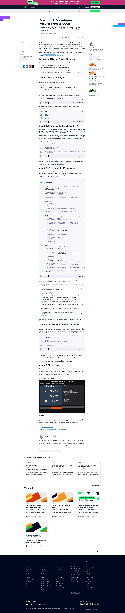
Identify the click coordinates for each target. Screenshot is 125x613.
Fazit (21, 61)
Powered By (76, 102)
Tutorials (48, 17)
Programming (29, 585)
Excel (87, 571)
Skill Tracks (43, 563)
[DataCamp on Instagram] (44, 605)
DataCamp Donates (75, 574)
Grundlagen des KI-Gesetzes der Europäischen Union (87, 465)
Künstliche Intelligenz (55, 17)
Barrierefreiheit (65, 608)
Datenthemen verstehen (61, 591)
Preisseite (81, 304)
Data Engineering (30, 583)
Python (87, 561)
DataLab (43, 573)
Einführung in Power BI (46, 585)
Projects (43, 569)
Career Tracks (44, 561)
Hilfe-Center (29, 571)
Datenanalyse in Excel (46, 587)
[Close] (123, 2)
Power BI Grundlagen (60, 585)
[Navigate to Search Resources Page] (79, 11)
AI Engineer (88, 585)
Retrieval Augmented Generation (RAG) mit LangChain (62, 465)
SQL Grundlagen (59, 581)
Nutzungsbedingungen (30, 610)
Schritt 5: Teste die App (25, 59)
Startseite (42, 17)
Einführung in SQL (45, 581)
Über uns (28, 561)
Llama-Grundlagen (31, 465)
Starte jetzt (95, 2)
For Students (73, 563)
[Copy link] (21, 66)
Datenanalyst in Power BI (76, 587)
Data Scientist (89, 583)
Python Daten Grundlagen (61, 583)
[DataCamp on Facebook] (27, 605)
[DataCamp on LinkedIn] (35, 605)
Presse (27, 563)
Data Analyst (89, 579)
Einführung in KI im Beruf (46, 589)
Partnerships (29, 569)
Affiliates (28, 567)
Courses (43, 565)
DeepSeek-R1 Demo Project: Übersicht (26, 45)
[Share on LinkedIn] (24, 66)
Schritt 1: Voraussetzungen (26, 48)
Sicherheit (72, 608)
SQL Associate (89, 581)
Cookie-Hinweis (41, 608)
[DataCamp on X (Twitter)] (31, 605)
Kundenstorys (59, 569)
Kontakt (28, 573)
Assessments (44, 571)
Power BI (88, 569)
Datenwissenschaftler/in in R (77, 585)
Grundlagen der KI (60, 579)
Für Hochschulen (74, 572)
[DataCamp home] (35, 601)
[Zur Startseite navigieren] (30, 7)
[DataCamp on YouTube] (39, 605)
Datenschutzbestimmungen (31, 608)
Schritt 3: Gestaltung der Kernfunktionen (25, 54)
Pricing (72, 561)
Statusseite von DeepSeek (71, 163)
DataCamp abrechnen (76, 568)
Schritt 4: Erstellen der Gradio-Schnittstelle (26, 57)
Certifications (44, 567)
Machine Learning (30, 581)
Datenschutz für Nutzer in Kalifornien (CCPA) (53, 608)
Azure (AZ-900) (89, 589)
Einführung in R (44, 583)
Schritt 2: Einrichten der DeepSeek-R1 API (25, 50)
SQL (87, 565)
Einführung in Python (45, 579)
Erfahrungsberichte (75, 570)
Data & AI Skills (59, 561)
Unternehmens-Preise (60, 563)
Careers (28, 565)
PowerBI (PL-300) (89, 587)
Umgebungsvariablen (71, 138)
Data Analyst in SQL (75, 579)
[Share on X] (33, 66)
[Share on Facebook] (27, 66)
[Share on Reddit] (30, 66)
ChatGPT (88, 573)
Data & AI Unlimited (60, 567)
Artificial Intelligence (90, 567)
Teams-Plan (58, 565)
